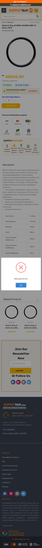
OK (21, 285)
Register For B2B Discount (21, 5)
